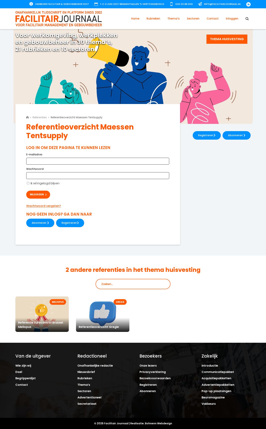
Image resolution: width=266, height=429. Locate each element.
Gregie (120, 301)
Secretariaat (86, 404)
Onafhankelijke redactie (95, 366)
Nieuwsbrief (86, 372)
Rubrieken (153, 18)
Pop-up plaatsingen (216, 391)
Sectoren (193, 18)
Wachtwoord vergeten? (43, 206)
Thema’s (173, 18)
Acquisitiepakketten (216, 378)
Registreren (69, 223)
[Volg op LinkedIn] (248, 4)
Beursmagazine (213, 397)
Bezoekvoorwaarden (155, 378)
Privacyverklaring (153, 372)
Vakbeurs (209, 404)
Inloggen (232, 18)
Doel (18, 372)
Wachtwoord (35, 169)
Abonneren (39, 223)
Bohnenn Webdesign (158, 423)
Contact (213, 18)
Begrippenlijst (25, 378)
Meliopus (58, 301)
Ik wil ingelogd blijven (45, 183)
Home (135, 18)
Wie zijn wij (23, 366)
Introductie (210, 366)
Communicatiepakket (218, 372)
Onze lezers (148, 366)
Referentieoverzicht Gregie (99, 327)
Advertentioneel (89, 397)
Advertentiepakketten (218, 385)
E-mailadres (34, 154)
